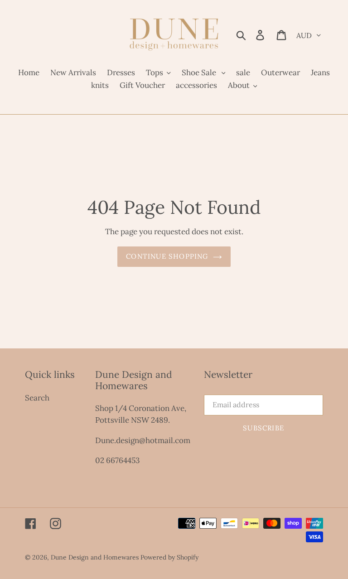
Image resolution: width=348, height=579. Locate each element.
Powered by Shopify (169, 557)
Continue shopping (167, 256)
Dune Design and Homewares (95, 557)
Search (37, 398)
